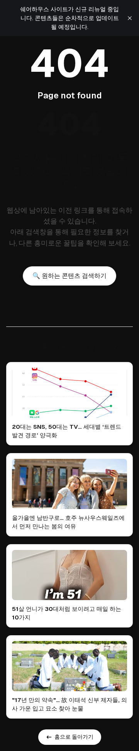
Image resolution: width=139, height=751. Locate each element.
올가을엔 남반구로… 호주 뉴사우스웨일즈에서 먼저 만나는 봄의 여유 (68, 521)
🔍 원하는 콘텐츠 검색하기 (69, 275)
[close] (130, 18)
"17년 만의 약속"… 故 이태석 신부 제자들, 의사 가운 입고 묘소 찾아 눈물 (69, 704)
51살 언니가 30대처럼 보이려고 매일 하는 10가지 (66, 613)
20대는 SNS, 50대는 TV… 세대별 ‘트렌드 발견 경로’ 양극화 (66, 430)
